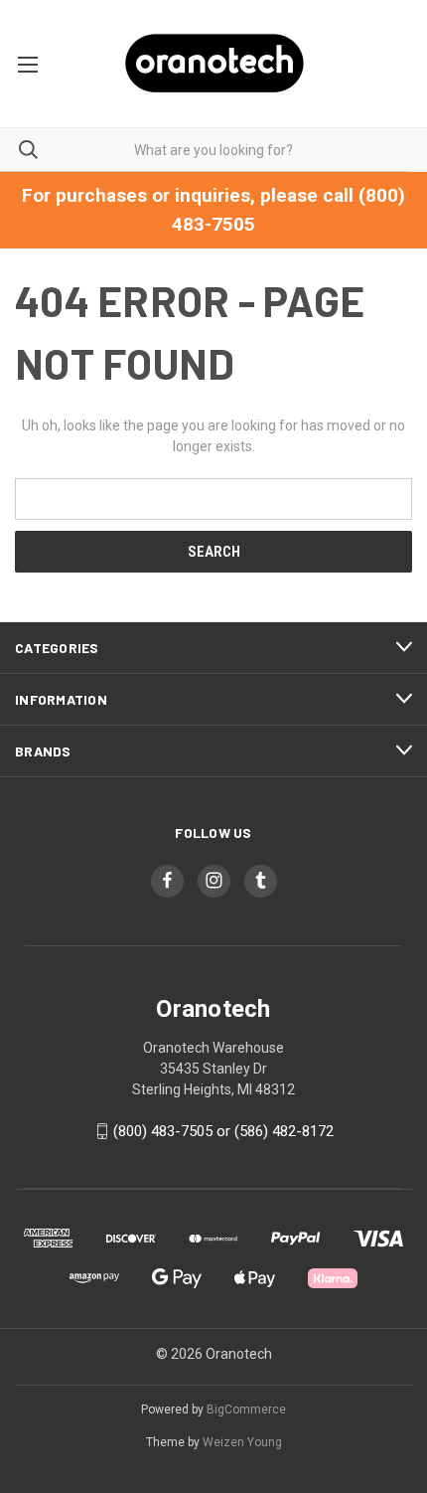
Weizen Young (242, 1442)
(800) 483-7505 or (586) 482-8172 (223, 1131)
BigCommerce (246, 1409)
